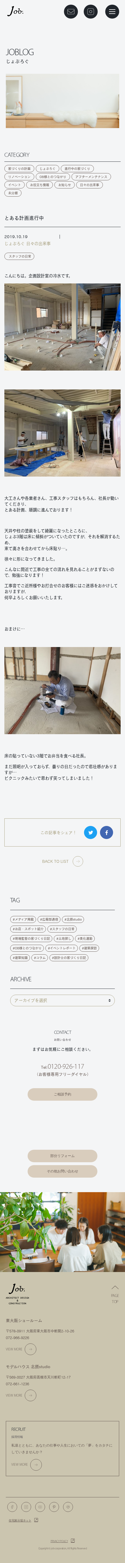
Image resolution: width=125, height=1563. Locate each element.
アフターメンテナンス (91, 176)
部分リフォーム (62, 1156)
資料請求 (62, 1113)
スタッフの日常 (20, 256)
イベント (14, 184)
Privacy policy (59, 1541)
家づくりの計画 (19, 168)
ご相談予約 (62, 1094)
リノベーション (19, 176)
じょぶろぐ (48, 168)
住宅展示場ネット (20, 1520)
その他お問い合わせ (62, 1171)
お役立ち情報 (39, 184)
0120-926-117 (66, 1066)
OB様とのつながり (53, 176)
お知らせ (64, 184)
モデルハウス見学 (62, 1128)
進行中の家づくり (77, 168)
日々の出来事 (89, 184)
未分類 (13, 193)
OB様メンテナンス (62, 1143)
